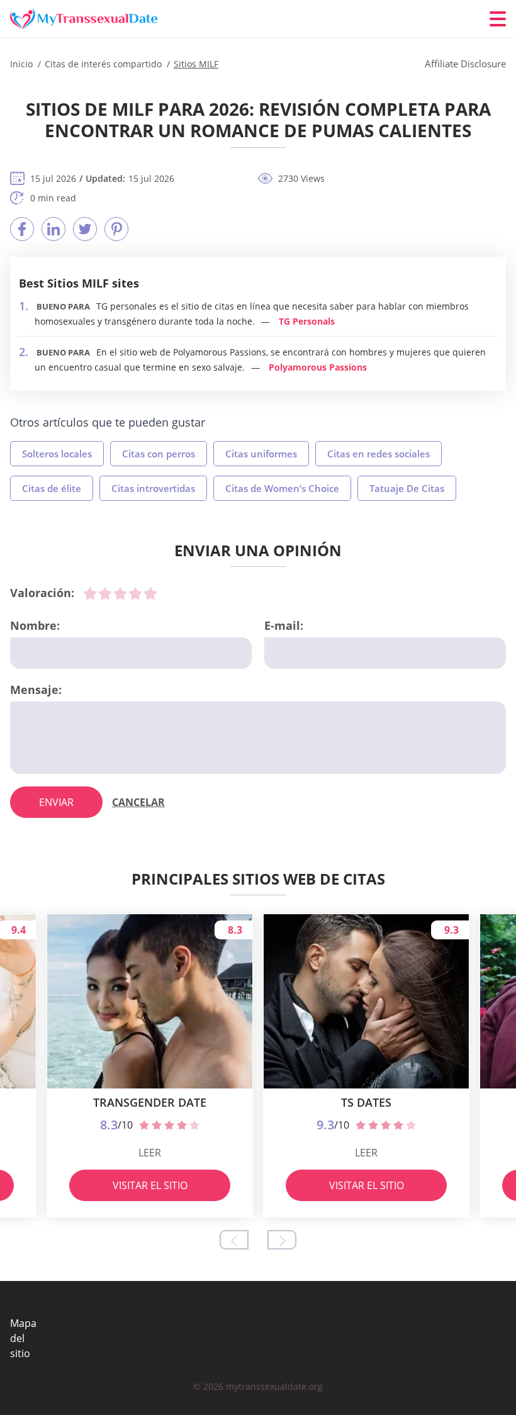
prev (234, 1240)
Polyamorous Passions (318, 367)
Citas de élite (51, 488)
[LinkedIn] (53, 229)
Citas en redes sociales (378, 453)
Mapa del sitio (23, 1338)
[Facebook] (22, 229)
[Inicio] (85, 19)
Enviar (56, 802)
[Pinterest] (116, 229)
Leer (149, 1153)
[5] (150, 593)
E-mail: (283, 625)
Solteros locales (57, 453)
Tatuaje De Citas (406, 488)
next (281, 1240)
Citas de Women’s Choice (282, 488)
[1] (90, 593)
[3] (120, 593)
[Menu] (498, 18)
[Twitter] (85, 229)
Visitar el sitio (150, 1185)
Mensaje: (36, 689)
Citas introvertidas (153, 488)
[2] (105, 593)
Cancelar (138, 802)
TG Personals (307, 321)
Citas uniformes (261, 453)
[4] (135, 593)
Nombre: (35, 625)
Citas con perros (158, 453)
